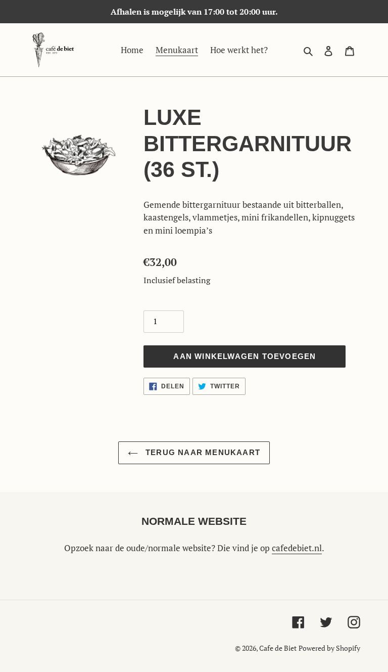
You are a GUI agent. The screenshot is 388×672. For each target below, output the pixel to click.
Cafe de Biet (278, 648)
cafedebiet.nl (297, 548)
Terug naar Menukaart (201, 452)
